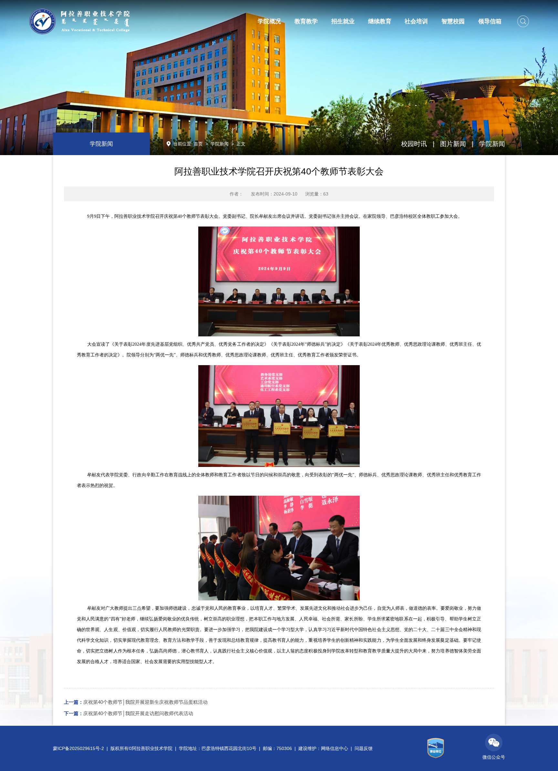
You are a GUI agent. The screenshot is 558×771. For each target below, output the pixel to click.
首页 (198, 143)
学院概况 (269, 21)
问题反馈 (364, 748)
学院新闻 (220, 143)
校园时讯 (414, 143)
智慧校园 (453, 21)
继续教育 (379, 21)
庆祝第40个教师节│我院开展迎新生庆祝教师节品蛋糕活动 (136, 702)
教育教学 (306, 21)
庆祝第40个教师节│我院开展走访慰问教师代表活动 (128, 713)
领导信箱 (489, 21)
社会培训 (416, 21)
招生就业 (343, 21)
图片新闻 (453, 143)
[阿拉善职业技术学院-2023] (79, 21)
